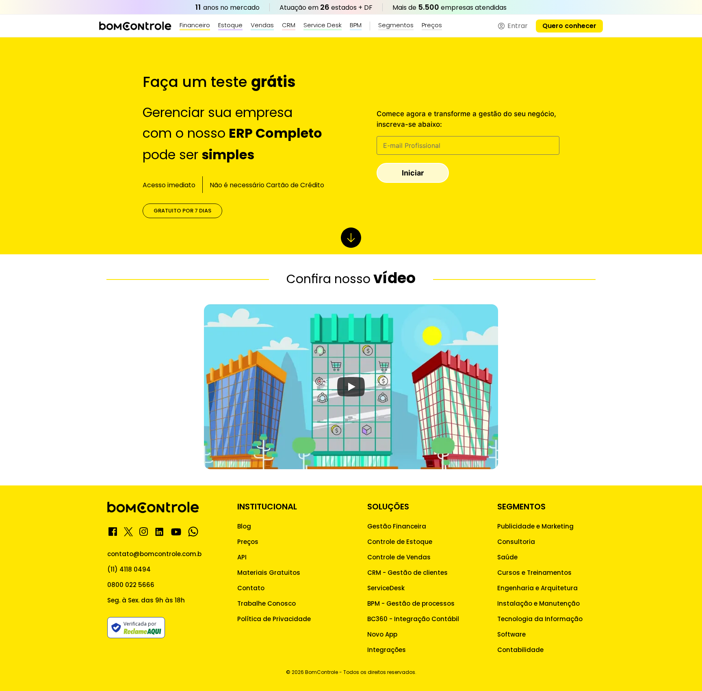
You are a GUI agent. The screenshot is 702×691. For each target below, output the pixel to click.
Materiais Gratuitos (268, 572)
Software (511, 634)
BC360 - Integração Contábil (413, 619)
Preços (247, 541)
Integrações (386, 650)
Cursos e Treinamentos (534, 572)
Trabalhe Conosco (266, 603)
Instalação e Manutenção (538, 603)
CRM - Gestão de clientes (407, 572)
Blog (244, 526)
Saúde (507, 557)
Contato (250, 588)
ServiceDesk (386, 588)
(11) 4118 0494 (129, 569)
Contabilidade (520, 650)
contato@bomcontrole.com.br (155, 554)
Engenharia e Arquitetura (537, 588)
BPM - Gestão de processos (411, 603)
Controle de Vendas (399, 557)
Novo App (382, 634)
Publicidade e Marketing (535, 526)
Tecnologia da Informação (540, 619)
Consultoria (516, 541)
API (242, 557)
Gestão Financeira (396, 526)
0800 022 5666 (130, 585)
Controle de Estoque (399, 541)
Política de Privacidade (274, 619)
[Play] (351, 386)
